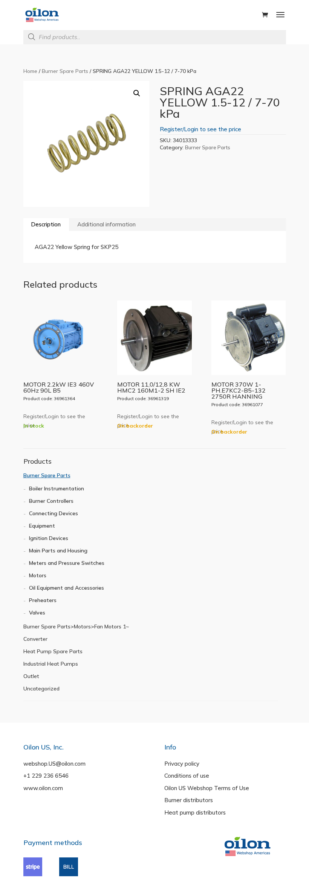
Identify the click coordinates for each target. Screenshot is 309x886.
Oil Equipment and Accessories (66, 587)
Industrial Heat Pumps (50, 663)
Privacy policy (181, 763)
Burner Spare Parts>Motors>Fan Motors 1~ (76, 626)
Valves (37, 612)
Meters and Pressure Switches (66, 563)
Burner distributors (188, 800)
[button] (137, 93)
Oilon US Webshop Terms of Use (206, 788)
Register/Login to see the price (200, 129)
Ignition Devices (48, 538)
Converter (35, 639)
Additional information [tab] (106, 224)
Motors (37, 575)
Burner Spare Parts (65, 71)
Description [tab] (46, 224)
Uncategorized (41, 688)
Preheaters (43, 600)
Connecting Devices (53, 513)
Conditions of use (186, 775)
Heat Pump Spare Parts (53, 651)
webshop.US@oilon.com (54, 763)
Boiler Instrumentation (56, 488)
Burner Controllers (51, 501)
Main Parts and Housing (58, 550)
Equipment (42, 525)
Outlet (31, 676)
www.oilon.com (43, 788)
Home (30, 71)
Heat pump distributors (195, 812)
